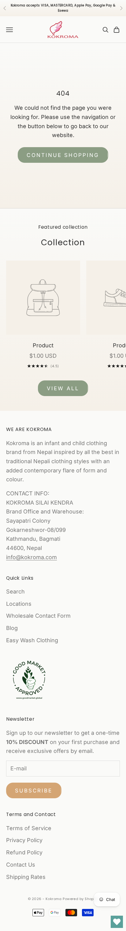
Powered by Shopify (80, 898)
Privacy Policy (24, 840)
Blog (12, 628)
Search (15, 591)
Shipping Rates (26, 877)
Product (43, 345)
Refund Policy (24, 852)
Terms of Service (28, 828)
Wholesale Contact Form (38, 615)
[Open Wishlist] (117, 922)
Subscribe (34, 791)
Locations (18, 604)
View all (63, 388)
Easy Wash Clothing (32, 640)
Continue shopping (63, 155)
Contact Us (20, 864)
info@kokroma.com (31, 557)
